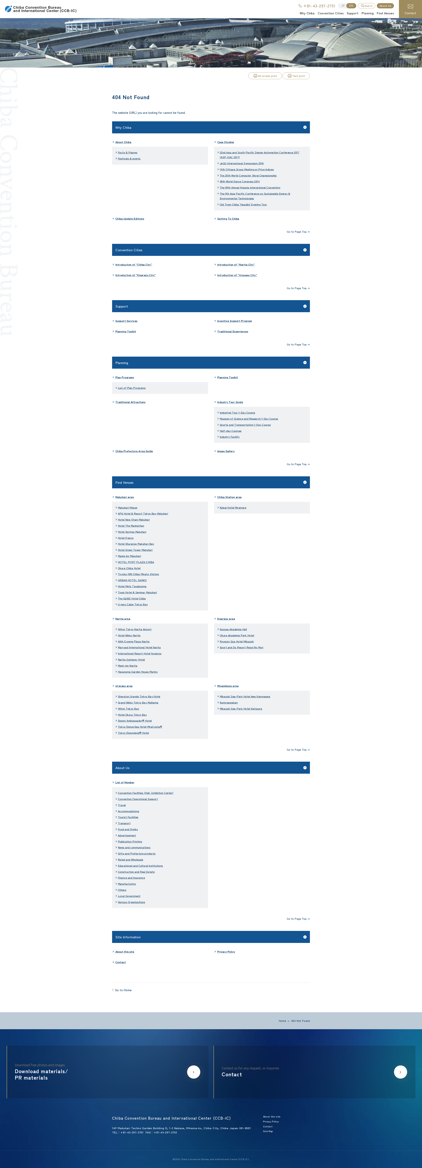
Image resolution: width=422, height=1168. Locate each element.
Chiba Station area (229, 497)
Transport (124, 823)
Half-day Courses (231, 431)
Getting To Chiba (228, 218)
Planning (121, 362)
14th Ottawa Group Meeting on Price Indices (247, 169)
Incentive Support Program (234, 321)
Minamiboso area (228, 686)
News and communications (134, 847)
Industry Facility (230, 437)
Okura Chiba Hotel (129, 568)
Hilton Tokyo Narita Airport (135, 629)
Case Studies (225, 142)
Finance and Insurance (131, 878)
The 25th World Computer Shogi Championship (248, 175)
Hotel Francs (126, 538)
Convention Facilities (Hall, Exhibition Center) (145, 793)
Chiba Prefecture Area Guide (134, 451)
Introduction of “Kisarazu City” (135, 275)
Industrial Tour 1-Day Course (237, 412)
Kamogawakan (229, 702)
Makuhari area (124, 497)
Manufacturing (127, 884)
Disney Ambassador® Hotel (135, 720)
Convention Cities (128, 249)
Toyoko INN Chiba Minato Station (138, 574)
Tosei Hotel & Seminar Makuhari (137, 592)
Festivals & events (129, 158)
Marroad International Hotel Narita (139, 647)
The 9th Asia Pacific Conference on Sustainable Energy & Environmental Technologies (255, 195)
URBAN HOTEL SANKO (132, 580)
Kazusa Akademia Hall (233, 629)
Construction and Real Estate (136, 872)
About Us (122, 767)
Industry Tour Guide (230, 402)
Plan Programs (124, 377)
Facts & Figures (127, 152)
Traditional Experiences (232, 331)
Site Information (128, 937)
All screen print (267, 76)
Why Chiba (123, 127)
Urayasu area (124, 686)
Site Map (268, 1131)
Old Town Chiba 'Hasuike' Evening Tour (243, 204)
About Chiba (123, 142)
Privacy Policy (226, 951)
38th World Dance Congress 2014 (240, 181)
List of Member (125, 782)
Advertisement (127, 835)
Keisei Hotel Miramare (233, 507)
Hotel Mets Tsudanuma (132, 586)
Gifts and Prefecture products (137, 853)
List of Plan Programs (132, 388)
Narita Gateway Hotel (131, 659)
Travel (122, 805)
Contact (410, 13)
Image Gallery (226, 451)
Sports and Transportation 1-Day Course (245, 425)
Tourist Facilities (128, 817)
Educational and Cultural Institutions (140, 866)
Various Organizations (131, 902)
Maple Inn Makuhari (129, 556)
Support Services (126, 321)
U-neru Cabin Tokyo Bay (133, 604)
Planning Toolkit (125, 331)
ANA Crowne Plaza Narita (134, 641)
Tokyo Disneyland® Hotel (133, 733)
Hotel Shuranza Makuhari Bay (136, 544)
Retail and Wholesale (130, 859)
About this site (124, 951)
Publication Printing (130, 841)
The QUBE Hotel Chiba (132, 598)
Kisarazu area (226, 619)
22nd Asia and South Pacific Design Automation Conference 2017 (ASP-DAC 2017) (259, 154)
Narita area (122, 619)
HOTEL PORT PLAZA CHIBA (136, 562)
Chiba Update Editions (129, 218)
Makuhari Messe (127, 507)
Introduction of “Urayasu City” (237, 275)
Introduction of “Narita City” (236, 264)
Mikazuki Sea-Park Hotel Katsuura (241, 708)
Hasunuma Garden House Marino (138, 672)
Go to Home (123, 990)
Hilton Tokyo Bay (128, 708)
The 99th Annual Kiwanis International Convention (250, 187)
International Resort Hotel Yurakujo (140, 653)
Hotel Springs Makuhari (132, 532)
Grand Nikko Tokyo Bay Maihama (138, 702)
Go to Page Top (297, 231)
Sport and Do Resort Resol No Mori (241, 647)
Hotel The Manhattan (131, 526)
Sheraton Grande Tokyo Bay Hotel (139, 696)
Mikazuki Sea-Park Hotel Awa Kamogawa (245, 696)
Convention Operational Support (138, 799)
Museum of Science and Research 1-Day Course (249, 419)
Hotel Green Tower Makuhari (135, 550)
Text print (298, 76)
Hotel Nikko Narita (129, 635)
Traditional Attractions (130, 402)
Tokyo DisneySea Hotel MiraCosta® (140, 727)
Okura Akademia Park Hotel (237, 635)
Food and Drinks (128, 829)
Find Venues (124, 482)
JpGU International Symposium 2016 (242, 163)
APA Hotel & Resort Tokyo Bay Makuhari (143, 513)
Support (121, 306)
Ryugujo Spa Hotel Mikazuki (237, 641)
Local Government (129, 896)
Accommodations (128, 811)
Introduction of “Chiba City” (133, 264)
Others (122, 890)
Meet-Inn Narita (127, 665)
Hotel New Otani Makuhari (134, 519)
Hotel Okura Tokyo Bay (132, 715)
